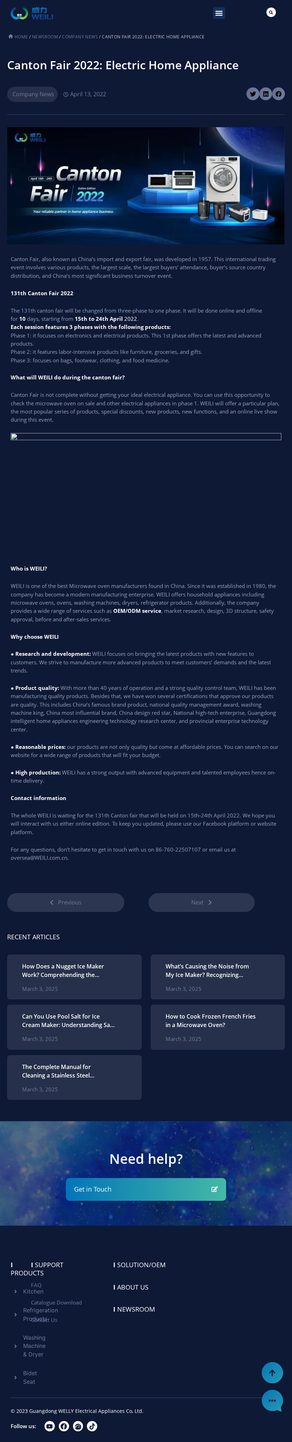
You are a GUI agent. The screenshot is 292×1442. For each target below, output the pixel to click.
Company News (80, 37)
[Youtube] (50, 1426)
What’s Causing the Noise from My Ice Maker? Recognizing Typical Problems (207, 970)
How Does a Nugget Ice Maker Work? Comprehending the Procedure (63, 970)
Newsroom (45, 37)
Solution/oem (139, 1264)
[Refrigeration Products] (14, 1315)
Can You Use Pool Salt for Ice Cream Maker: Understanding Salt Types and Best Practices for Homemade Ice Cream (68, 1020)
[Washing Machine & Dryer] (14, 1346)
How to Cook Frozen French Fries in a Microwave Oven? (211, 1020)
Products (27, 1268)
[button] (219, 13)
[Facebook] (64, 1426)
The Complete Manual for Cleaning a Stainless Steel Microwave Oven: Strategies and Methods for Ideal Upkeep (66, 1071)
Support (47, 1264)
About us (130, 1287)
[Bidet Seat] (14, 1377)
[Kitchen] (14, 1291)
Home (21, 37)
